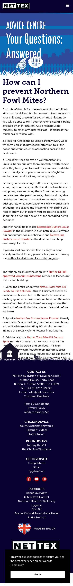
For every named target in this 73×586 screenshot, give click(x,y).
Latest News (36, 434)
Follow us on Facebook (28, 479)
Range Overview (36, 493)
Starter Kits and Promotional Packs (36, 513)
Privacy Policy (36, 408)
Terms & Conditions (36, 403)
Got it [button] (37, 574)
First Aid (37, 509)
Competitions (36, 463)
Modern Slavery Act (36, 412)
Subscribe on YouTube (36, 479)
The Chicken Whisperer (36, 449)
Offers (36, 467)
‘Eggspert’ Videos (36, 430)
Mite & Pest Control (36, 497)
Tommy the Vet (36, 445)
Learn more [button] (17, 565)
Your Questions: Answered (36, 425)
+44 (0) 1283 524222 (39, 388)
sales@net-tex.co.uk (41, 392)
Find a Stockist (37, 517)
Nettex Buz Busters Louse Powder (37, 318)
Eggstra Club (36, 471)
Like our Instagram (44, 479)
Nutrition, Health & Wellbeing (36, 501)
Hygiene (36, 505)
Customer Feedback (36, 396)
